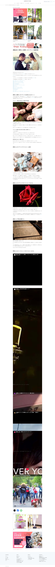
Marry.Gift (6, 558)
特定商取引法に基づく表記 (20, 561)
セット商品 (6, 557)
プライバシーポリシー (19, 558)
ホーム (6, 556)
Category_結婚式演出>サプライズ (18, 549)
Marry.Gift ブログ (30, 557)
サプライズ (23, 73)
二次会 (28, 175)
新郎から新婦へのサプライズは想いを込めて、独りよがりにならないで (21, 91)
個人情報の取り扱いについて (20, 560)
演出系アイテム (7, 559)
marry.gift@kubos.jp (44, 559)
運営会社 (18, 557)
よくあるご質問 (30, 559)
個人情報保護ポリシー (19, 559)
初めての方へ (18, 556)
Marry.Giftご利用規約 (19, 562)
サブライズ (23, 79)
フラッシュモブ (15, 90)
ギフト (6, 560)
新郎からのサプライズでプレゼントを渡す (18, 81)
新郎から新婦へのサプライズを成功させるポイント (19, 80)
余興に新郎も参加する (15, 89)
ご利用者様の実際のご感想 (31, 558)
